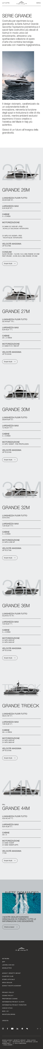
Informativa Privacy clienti (13, 1001)
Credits (5, 1020)
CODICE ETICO (7, 1008)
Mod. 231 (5, 1011)
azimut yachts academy (11, 985)
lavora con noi (8, 965)
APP (3, 961)
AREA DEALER (7, 982)
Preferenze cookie (10, 998)
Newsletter (7, 968)
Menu (38, 3)
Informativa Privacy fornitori (14, 1005)
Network (5, 958)
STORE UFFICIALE (8, 979)
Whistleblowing (8, 1014)
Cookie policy (7, 995)
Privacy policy (8, 992)
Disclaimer (8, 1045)
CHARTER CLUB (7, 976)
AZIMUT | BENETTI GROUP (11, 973)
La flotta (6, 3)
